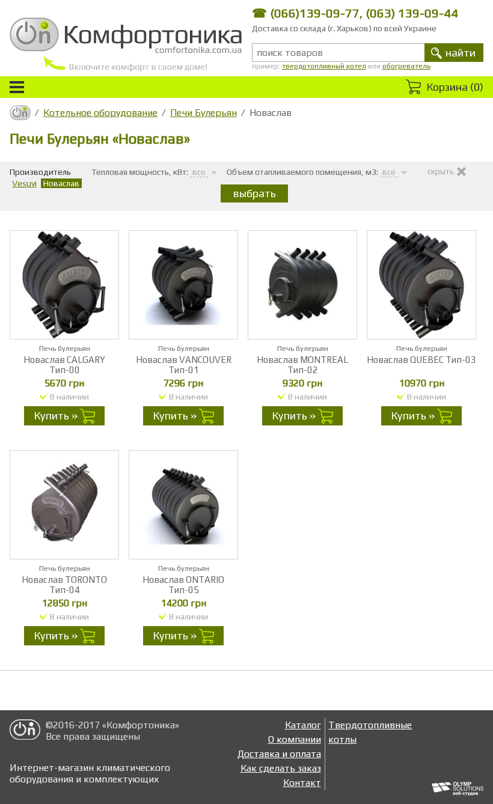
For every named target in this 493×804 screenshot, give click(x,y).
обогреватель (406, 66)
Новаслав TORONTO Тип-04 (64, 584)
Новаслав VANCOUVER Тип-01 (183, 365)
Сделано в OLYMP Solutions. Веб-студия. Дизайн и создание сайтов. (457, 789)
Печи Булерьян (203, 112)
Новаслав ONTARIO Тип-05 (183, 584)
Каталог (303, 725)
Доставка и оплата (279, 754)
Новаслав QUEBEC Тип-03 (421, 360)
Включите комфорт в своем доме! (126, 44)
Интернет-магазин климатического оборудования (25, 732)
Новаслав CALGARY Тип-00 (64, 365)
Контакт (302, 782)
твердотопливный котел (324, 66)
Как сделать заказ (280, 768)
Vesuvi (24, 183)
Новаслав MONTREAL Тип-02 (302, 365)
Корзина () (454, 87)
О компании (294, 739)
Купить (51, 415)
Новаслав (61, 183)
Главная (20, 112)
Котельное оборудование (100, 112)
